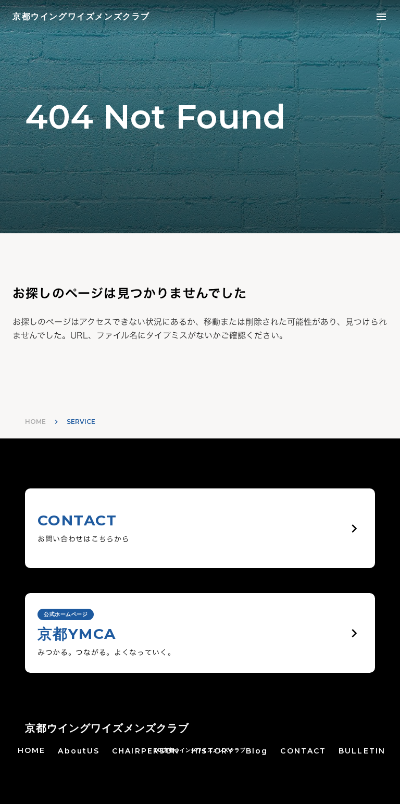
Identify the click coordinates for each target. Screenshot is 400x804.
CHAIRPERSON (145, 751)
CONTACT (303, 751)
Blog (257, 751)
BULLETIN (362, 751)
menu (381, 16)
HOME (35, 421)
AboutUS (78, 751)
